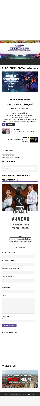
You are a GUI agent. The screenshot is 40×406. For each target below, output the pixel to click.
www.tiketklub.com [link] (21, 117)
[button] (37, 62)
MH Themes (31, 394)
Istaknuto (10, 124)
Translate (17, 157)
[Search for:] (20, 168)
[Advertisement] (20, 20)
